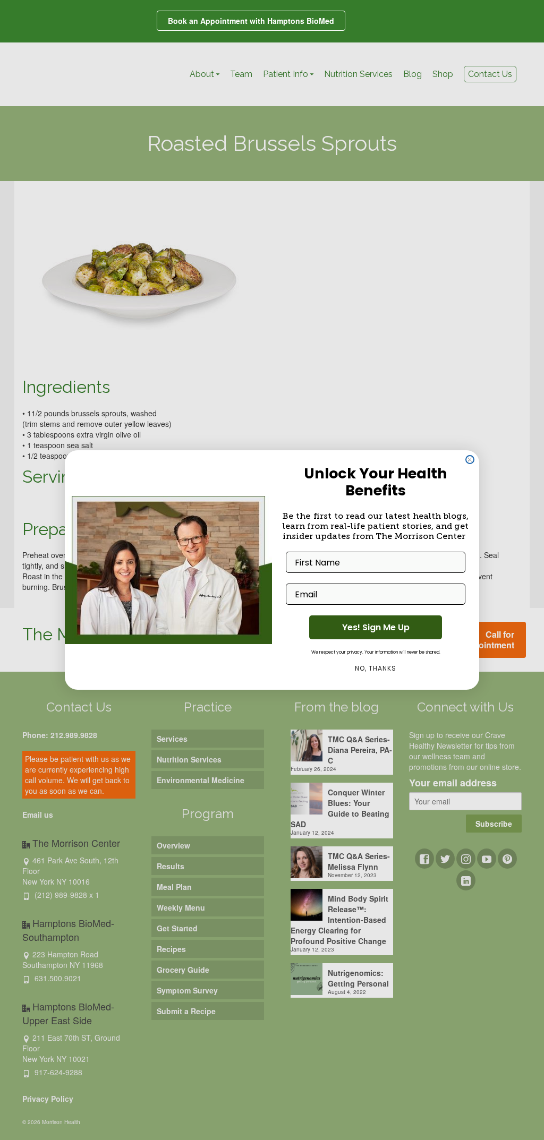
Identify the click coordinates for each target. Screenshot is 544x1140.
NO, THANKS (375, 668)
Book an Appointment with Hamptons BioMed (251, 20)
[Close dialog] (470, 460)
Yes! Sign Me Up (376, 627)
